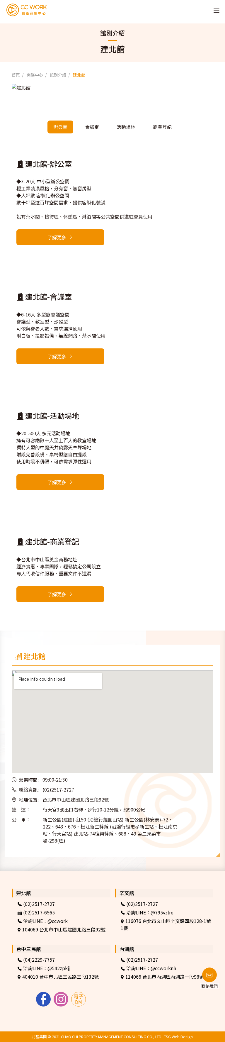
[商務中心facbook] (43, 999)
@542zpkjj (59, 968)
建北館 (79, 75)
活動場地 (126, 127)
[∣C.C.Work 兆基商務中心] (17, 10)
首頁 (16, 75)
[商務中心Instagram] (61, 999)
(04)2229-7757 (39, 959)
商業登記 (162, 127)
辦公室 (60, 127)
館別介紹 (58, 75)
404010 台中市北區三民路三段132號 (60, 976)
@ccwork (57, 920)
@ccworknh (163, 968)
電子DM (78, 999)
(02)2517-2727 (39, 903)
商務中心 (35, 75)
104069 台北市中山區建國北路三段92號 (63, 929)
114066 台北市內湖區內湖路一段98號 (164, 976)
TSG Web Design (178, 1036)
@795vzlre (162, 912)
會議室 (92, 127)
